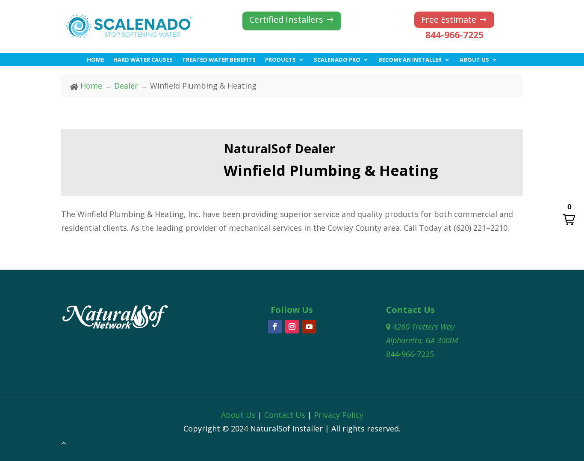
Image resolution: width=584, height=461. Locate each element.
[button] (569, 214)
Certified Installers (286, 19)
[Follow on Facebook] (275, 326)
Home (95, 60)
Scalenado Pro (337, 60)
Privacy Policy (338, 415)
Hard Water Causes (143, 60)
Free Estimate (448, 19)
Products (280, 60)
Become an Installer (410, 60)
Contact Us (284, 415)
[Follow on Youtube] (309, 326)
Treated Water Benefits (219, 60)
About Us (474, 60)
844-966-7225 (454, 35)
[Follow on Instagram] (292, 326)
